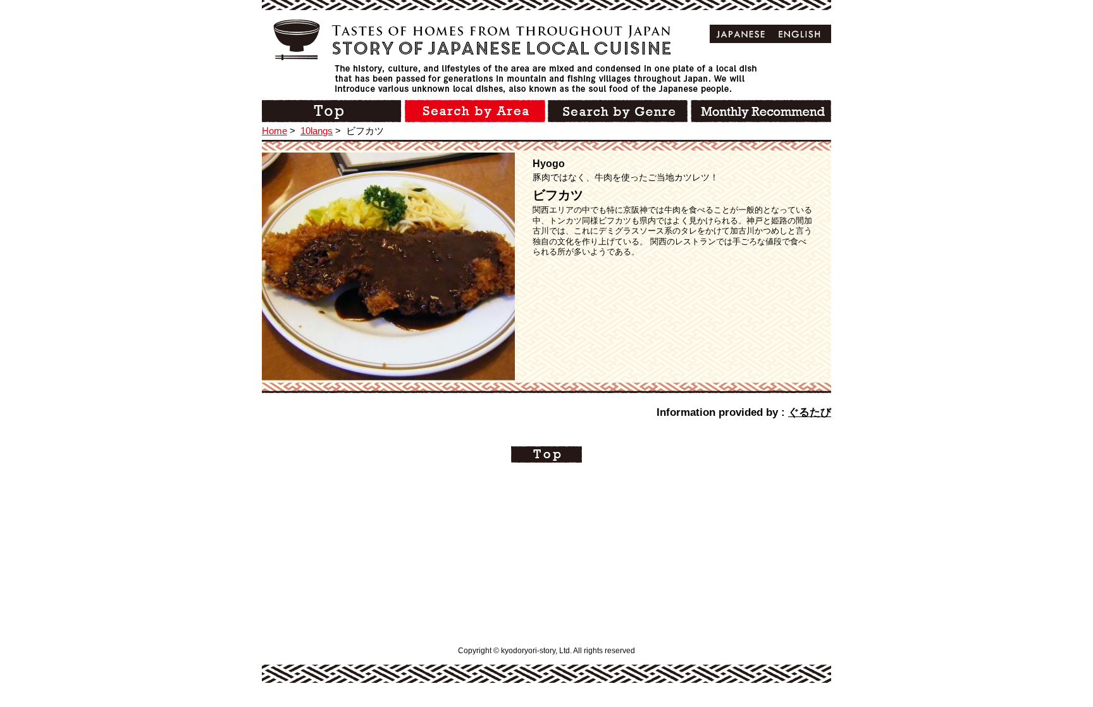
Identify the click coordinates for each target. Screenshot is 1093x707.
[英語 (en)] (799, 34)
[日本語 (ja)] (741, 34)
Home (274, 130)
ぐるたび (809, 412)
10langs (316, 130)
